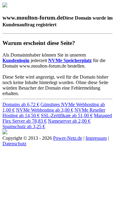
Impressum (96, 138)
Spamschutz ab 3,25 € (23, 126)
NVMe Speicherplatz (70, 60)
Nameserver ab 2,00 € (69, 121)
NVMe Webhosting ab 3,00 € (44, 110)
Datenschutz (14, 143)
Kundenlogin (15, 60)
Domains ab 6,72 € (20, 104)
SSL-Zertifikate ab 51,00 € (67, 115)
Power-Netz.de (67, 138)
